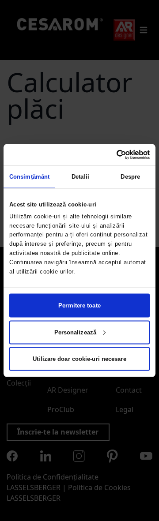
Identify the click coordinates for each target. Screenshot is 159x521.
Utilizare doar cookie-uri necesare (79, 359)
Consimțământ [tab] (29, 176)
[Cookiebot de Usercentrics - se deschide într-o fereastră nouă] (113, 154)
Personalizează (75, 332)
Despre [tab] (130, 176)
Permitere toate (79, 305)
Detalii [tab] (80, 176)
